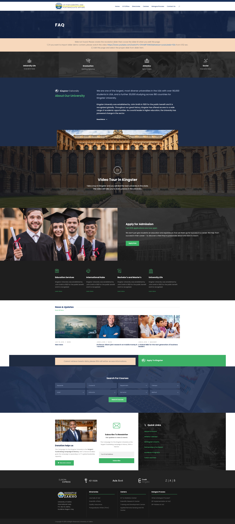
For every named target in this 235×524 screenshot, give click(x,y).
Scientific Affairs (95, 501)
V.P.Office (125, 6)
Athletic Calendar (151, 437)
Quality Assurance (95, 504)
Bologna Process (158, 6)
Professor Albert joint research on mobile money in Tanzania (117, 346)
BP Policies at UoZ (158, 504)
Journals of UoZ (94, 498)
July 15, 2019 (59, 342)
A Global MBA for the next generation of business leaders (158, 346)
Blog (110, 342)
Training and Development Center (132, 504)
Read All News (59, 310)
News (69, 342)
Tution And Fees (150, 458)
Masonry (153, 342)
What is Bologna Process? (161, 498)
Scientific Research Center (130, 501)
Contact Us (171, 6)
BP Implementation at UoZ (161, 501)
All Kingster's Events (151, 442)
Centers (146, 6)
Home (117, 6)
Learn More (58, 291)
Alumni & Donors (150, 431)
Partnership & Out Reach (153, 447)
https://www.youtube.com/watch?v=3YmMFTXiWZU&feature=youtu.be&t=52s (141, 45)
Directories (136, 6)
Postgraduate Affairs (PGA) (99, 508)
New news (59, 345)
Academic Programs (152, 452)
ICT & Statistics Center (128, 498)
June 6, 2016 (101, 342)
